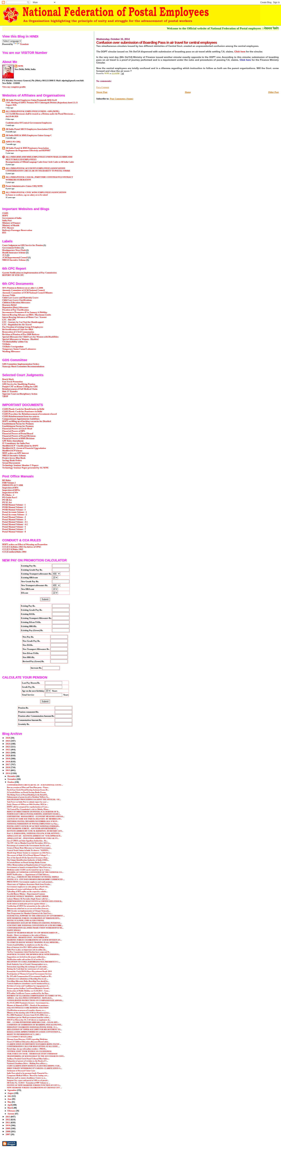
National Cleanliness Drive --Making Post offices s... (27, 1063)
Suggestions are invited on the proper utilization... (26, 957)
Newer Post (101, 92)
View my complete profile (14, 87)
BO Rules (6, 480)
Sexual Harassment (11, 463)
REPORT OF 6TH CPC (13, 275)
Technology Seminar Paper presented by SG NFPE (25, 468)
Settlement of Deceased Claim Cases (21, 1071)
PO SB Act (7, 500)
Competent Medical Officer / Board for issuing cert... (27, 1075)
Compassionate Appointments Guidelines (21, 419)
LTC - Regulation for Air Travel (17, 324)
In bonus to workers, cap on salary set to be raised (27, 195)
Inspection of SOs (10, 492)
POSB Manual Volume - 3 (14, 510)
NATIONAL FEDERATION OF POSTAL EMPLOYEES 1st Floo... (33, 824)
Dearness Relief (9, 305)
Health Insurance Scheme (14, 253)
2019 (8, 759)
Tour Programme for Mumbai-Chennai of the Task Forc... (30, 913)
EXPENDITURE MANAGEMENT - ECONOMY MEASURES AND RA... (35, 816)
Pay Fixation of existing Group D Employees (22, 327)
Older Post (273, 92)
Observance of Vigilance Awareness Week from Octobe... (29, 884)
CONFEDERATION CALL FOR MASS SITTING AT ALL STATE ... (33, 1046)
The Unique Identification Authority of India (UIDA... (28, 860)
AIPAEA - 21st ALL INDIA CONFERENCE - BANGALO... (30, 998)
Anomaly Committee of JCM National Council (23, 290)
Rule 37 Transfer (10, 391)
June (9, 1099)
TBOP (5, 396)
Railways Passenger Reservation (17, 230)
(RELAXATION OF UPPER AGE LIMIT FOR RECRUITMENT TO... (34, 1029)
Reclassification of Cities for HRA (17, 329)
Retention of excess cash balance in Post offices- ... (26, 889)
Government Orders (11, 248)
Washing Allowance (11, 351)
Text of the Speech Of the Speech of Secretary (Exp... (28, 858)
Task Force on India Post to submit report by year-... (27, 802)
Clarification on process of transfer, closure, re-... (26, 1010)
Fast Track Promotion (12, 382)
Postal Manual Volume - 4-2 (15, 524)
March (10, 1108)
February (11, 1111)
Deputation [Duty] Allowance (15, 307)
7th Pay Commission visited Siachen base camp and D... (28, 952)
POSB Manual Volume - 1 (14, 505)
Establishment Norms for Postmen (17, 424)
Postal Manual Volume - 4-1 (15, 522)
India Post (7, 220)
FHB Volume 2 (9, 483)
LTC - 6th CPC (9, 320)
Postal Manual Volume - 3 (14, 519)
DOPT (5, 215)
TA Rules (6, 344)
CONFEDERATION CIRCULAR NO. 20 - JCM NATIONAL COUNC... (35, 785)
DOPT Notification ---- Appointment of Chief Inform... (28, 874)
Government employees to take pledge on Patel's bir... (28, 887)
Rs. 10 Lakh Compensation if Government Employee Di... (29, 976)
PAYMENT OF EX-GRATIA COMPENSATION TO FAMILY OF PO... (34, 996)
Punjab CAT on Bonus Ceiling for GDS (20, 386)
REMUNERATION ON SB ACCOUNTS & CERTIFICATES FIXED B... (35, 901)
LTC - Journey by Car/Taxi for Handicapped (22, 322)
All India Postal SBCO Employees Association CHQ (29, 129)
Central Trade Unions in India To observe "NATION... (28, 850)
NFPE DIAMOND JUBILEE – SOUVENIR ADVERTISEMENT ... (32, 828)
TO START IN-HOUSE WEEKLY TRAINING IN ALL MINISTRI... (33, 942)
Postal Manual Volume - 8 (14, 532)
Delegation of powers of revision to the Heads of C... (27, 1061)
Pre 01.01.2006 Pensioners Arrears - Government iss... (28, 1003)
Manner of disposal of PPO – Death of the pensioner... (28, 1005)
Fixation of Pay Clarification (15, 310)
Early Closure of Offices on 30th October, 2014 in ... (27, 804)
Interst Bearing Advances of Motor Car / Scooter (24, 317)
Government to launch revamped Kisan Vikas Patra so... (29, 867)
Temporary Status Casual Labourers (19, 349)
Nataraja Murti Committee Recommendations (23, 366)
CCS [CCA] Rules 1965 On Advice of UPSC (21, 547)
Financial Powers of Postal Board (17, 433)
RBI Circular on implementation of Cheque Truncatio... (28, 911)
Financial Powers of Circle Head (17, 429)
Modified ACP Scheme (12, 451)
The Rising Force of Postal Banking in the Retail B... (27, 795)
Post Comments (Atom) (121, 99)
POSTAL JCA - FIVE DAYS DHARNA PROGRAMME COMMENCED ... (36, 879)
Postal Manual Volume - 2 (14, 517)
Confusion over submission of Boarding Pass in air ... (27, 979)
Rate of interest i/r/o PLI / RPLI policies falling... (26, 947)
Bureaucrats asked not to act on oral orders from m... (28, 908)
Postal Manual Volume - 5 (14, 527)
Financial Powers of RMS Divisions (18, 438)
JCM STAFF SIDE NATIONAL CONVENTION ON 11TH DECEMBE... (35, 925)
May (9, 1102)
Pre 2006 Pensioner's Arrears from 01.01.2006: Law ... (28, 1015)
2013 (8, 1117)
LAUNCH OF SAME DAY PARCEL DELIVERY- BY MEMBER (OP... (34, 819)
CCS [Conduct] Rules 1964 (14, 552)
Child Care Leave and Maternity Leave (20, 298)
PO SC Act (7, 502)
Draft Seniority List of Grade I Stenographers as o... (27, 964)
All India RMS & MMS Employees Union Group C (29, 135)
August (10, 1093)
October (11, 782)
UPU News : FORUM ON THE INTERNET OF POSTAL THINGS (33, 877)
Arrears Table (8, 295)
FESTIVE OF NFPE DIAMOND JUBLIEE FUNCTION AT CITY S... (34, 1085)
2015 (8, 770)
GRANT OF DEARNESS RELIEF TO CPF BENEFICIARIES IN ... (33, 933)
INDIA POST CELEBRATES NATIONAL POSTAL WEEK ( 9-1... (32, 1027)
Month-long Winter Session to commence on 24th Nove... (29, 853)
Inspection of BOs (10, 488)
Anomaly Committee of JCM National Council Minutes (27, 293)
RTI (4, 233)
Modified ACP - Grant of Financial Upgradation (24, 448)
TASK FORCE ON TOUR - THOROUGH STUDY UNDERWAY (32, 1054)
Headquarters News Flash (14, 250)
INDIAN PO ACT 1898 (12, 485)
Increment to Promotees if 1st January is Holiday (24, 312)
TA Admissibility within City (15, 342)
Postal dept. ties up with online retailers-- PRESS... (27, 1049)
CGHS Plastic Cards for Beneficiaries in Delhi (23, 409)
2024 (8, 744)
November (12, 779)
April (9, 1105)
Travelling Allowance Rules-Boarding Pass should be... (28, 981)
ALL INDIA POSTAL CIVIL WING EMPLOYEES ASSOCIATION (36, 192)
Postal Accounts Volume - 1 (14, 512)
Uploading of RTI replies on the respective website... (27, 891)
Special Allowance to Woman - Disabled (20, 339)
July (9, 1096)
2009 (8, 1128)
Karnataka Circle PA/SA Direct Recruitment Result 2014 (29, 971)
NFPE (20, 66)
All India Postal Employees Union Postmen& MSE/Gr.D (31, 100)
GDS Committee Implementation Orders (20, 364)
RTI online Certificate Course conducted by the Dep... (28, 993)
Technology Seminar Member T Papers (20, 465)
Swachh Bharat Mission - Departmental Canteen (26, 894)
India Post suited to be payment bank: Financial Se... (27, 1073)
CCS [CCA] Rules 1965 (12, 549)
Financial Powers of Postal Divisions (19, 436)
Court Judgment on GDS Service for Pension (22, 245)
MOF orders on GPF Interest (15, 453)
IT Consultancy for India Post (15, 443)
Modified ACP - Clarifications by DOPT (20, 446)
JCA (4, 255)
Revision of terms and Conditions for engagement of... (28, 986)
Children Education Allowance (16, 302)
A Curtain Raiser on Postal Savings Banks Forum (26, 792)
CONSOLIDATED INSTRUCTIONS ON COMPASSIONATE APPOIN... (35, 1000)
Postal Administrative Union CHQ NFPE (24, 186)
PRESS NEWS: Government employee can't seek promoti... (30, 882)
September (12, 1090)
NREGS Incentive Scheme (14, 260)
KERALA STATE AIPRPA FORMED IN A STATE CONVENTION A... (34, 1032)
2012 (8, 1119)
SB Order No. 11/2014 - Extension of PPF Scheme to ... (28, 1083)
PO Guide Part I (9, 497)
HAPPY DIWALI (13, 930)
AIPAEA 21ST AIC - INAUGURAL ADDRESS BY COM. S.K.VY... (33, 838)
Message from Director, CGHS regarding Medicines (27, 1039)
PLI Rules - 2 (8, 495)
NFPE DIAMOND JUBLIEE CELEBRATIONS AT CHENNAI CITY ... (34, 1088)
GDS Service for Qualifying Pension (18, 384)
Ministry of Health (10, 225)
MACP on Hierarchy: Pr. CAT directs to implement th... (29, 1020)
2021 (8, 752)
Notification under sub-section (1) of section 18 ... (26, 959)
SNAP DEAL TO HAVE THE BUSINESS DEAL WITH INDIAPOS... (33, 954)
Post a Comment (102, 87)
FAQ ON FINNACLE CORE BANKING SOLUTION (27, 1008)
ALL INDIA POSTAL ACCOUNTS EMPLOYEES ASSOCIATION (35, 168)
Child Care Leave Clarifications (17, 300)
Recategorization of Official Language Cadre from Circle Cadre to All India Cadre (40, 162)
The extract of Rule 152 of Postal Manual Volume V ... (28, 855)
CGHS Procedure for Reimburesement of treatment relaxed (29, 414)
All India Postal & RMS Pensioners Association (27, 148)
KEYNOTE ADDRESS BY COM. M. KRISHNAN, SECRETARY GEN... (35, 831)
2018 (8, 761)
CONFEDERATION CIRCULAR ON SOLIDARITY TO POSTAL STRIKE (38, 171)
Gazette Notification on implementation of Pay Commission (29, 273)
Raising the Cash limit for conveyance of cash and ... (27, 969)
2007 (8, 1134)
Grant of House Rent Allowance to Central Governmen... (29, 848)
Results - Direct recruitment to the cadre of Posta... (27, 935)
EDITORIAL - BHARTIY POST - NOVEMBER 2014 (27, 937)
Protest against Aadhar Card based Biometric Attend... (28, 988)
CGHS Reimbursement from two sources (20, 416)
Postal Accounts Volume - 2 (14, 514)
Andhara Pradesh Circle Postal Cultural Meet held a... (28, 1059)
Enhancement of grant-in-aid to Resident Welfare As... (28, 797)
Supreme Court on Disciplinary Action (19, 394)
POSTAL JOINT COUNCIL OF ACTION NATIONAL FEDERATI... (33, 826)
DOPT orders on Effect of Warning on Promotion (24, 544)
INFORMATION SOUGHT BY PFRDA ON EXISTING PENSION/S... (34, 923)
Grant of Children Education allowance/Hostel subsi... (28, 1042)
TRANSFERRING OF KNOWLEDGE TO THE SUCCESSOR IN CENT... (36, 1056)
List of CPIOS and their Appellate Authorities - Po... (27, 841)
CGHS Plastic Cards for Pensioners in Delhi (22, 411)
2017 (8, 764)
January (11, 1114)
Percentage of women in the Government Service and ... (29, 845)
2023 (8, 747)
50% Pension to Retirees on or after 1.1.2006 (22, 288)
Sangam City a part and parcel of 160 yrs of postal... (28, 1080)
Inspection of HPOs (11, 490)
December (11, 776)
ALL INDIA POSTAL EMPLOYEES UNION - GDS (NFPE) (32, 111)
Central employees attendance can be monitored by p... (28, 983)
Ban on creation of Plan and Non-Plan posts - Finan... (28, 787)
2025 (8, 741)
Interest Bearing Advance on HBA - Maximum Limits (26, 315)
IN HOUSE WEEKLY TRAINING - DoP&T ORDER (27, 896)
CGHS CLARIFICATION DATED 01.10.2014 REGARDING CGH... (34, 1066)
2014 (8, 773)
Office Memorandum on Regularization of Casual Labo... (29, 865)
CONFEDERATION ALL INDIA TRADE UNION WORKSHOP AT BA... (35, 928)
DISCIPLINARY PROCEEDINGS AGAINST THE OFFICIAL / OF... (34, 799)
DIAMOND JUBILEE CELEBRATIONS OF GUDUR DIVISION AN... (34, 940)
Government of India (11, 218)
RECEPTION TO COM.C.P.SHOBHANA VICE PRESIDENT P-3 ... (33, 962)
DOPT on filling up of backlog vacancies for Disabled (26, 421)
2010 (8, 1125)
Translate (24, 44)
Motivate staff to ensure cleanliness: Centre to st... (26, 1078)
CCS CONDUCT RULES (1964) (19, 1037)
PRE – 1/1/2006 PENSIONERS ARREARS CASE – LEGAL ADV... (33, 1022)
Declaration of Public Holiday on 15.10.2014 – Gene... (28, 991)
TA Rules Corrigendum (12, 346)
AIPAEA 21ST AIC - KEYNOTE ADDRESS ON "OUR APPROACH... (34, 836)
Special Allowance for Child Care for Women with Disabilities (30, 337)
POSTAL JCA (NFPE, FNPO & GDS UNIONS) (25, 920)
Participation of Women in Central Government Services (29, 974)
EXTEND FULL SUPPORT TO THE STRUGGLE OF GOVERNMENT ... (36, 916)
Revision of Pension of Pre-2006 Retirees (20, 334)
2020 (8, 755)
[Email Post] (122, 73)
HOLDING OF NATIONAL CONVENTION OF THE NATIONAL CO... (35, 872)
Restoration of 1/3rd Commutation (18, 332)
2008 (8, 1131)
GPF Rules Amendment (12, 441)
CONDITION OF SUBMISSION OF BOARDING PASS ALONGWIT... (34, 1025)
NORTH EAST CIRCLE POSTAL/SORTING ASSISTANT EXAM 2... (34, 814)
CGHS (5, 213)
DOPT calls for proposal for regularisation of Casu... (28, 807)
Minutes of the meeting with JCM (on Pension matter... (28, 1013)
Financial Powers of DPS (13, 431)
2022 (8, 750)
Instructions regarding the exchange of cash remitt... (27, 967)
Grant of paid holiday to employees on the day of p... (28, 945)
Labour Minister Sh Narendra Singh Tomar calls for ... (28, 899)
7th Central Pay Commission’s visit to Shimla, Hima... (28, 809)
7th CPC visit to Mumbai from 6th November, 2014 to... (29, 843)
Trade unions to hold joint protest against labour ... (27, 904)
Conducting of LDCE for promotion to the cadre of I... (28, 906)
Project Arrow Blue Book (13, 458)
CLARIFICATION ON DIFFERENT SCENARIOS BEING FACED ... (34, 1044)
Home (188, 92)
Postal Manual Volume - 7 (14, 529)
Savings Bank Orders (12, 460)
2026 (8, 738)
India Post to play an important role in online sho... (27, 950)
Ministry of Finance (11, 223)
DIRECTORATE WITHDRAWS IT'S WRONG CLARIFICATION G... (34, 1068)
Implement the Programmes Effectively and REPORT (28, 150)
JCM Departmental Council (15, 257)
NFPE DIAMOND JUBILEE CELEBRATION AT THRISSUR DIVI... (33, 918)
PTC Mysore (8, 228)
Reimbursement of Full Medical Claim (19, 389)
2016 (8, 767)
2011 (8, 1122)
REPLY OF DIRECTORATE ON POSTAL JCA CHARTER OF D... (33, 812)
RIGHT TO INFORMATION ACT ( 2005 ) (23, 1034)
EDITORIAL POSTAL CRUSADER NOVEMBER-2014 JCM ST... (32, 821)
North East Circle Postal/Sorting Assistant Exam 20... (28, 790)
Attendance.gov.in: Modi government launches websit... (28, 1017)
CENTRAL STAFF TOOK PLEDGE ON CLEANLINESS (29, 1051)
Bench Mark (8, 379)
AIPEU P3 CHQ (13, 142)
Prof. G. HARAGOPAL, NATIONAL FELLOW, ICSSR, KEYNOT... (33, 833)
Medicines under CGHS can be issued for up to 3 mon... (28, 870)
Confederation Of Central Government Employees (29, 123)
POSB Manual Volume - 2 (14, 507)
